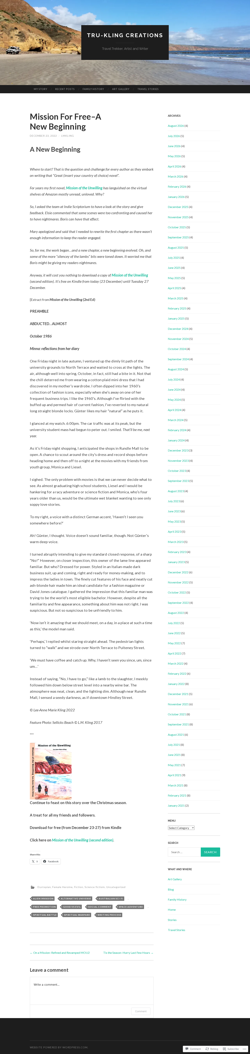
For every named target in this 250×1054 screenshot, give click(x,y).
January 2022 (176, 684)
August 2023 (176, 491)
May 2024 (174, 399)
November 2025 (178, 217)
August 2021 (176, 734)
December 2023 (178, 450)
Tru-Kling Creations (125, 35)
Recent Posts (65, 89)
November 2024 (178, 338)
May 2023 (174, 521)
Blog (171, 889)
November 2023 (178, 460)
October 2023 (177, 470)
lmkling (67, 135)
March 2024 (175, 420)
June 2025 (174, 267)
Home (172, 909)
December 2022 (178, 572)
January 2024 (176, 440)
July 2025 (174, 257)
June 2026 (174, 146)
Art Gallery (120, 89)
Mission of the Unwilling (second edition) (82, 840)
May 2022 (174, 643)
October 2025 (177, 227)
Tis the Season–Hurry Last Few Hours (128, 952)
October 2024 (177, 349)
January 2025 (176, 318)
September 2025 (178, 237)
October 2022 (177, 592)
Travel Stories (148, 89)
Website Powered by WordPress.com (58, 1047)
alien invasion (43, 898)
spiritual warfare (77, 914)
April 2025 (174, 288)
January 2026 (176, 196)
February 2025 (177, 308)
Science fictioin (95, 887)
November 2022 (178, 582)
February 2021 (177, 795)
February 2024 (177, 430)
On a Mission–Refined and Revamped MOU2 (60, 952)
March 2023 (175, 541)
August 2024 (176, 369)
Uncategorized (116, 887)
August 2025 (176, 247)
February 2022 (177, 673)
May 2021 (174, 765)
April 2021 (174, 775)
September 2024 (178, 359)
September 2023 (178, 480)
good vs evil (72, 906)
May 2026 (174, 156)
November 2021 (178, 704)
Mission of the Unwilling (130, 275)
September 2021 (178, 724)
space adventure (131, 906)
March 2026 (175, 176)
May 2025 (174, 278)
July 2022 (174, 623)
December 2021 (178, 694)
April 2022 (174, 653)
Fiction (78, 887)
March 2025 (175, 298)
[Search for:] (194, 852)
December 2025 (178, 207)
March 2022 (175, 663)
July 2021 (174, 744)
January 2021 (176, 805)
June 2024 (174, 389)
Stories (172, 920)
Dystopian (44, 887)
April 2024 (174, 410)
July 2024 (174, 379)
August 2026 (176, 125)
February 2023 (177, 552)
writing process (109, 914)
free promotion (44, 906)
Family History (93, 89)
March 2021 (175, 785)
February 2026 (177, 186)
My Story (40, 89)
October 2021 (177, 714)
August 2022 (176, 612)
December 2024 (178, 328)
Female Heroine (62, 887)
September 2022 (178, 602)
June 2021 (174, 754)
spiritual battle (45, 914)
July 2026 (174, 136)
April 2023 (174, 531)
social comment (99, 906)
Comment (141, 1011)
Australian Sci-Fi (111, 898)
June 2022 (174, 633)
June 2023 (174, 511)
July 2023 (174, 501)
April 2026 (174, 166)
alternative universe (76, 898)
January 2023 (176, 562)
